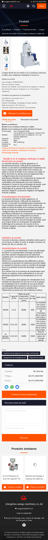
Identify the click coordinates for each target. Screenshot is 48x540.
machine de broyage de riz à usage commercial (21, 353)
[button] (6, 69)
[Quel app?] (12, 387)
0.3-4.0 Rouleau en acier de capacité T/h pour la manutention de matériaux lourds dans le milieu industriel (12, 477)
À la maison (6, 30)
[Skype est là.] (6, 386)
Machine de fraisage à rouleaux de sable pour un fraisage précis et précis (34, 477)
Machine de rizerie (36, 357)
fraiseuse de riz (29, 30)
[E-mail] (17, 386)
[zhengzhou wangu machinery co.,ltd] (11, 6)
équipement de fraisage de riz (14, 357)
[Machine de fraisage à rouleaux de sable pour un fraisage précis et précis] (35, 465)
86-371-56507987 (39, 2)
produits (17, 30)
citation (41, 6)
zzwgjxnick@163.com (12, 2)
